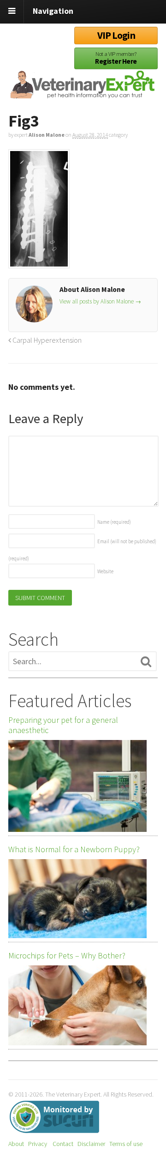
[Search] (146, 662)
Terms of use (125, 1144)
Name (114, 522)
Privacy (37, 1144)
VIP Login (116, 35)
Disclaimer (91, 1144)
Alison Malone (47, 134)
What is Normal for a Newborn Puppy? (74, 849)
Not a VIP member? (115, 58)
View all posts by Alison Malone (100, 301)
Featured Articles (69, 700)
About (16, 1144)
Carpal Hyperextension (46, 340)
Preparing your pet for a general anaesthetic (63, 725)
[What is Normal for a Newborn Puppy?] (77, 898)
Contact (63, 1144)
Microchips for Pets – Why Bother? (66, 956)
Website (105, 571)
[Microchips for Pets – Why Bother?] (77, 1005)
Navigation (53, 11)
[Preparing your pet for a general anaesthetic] (77, 786)
